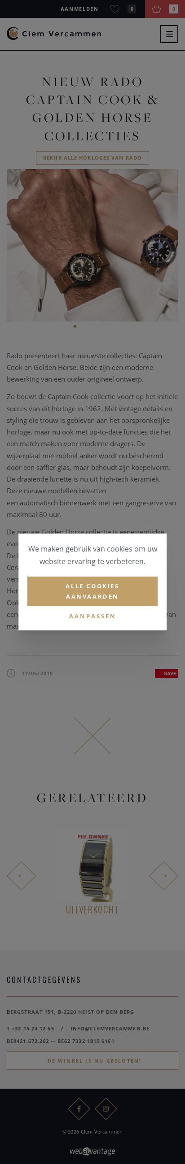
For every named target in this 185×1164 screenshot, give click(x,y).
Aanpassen (92, 616)
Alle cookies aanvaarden (92, 591)
